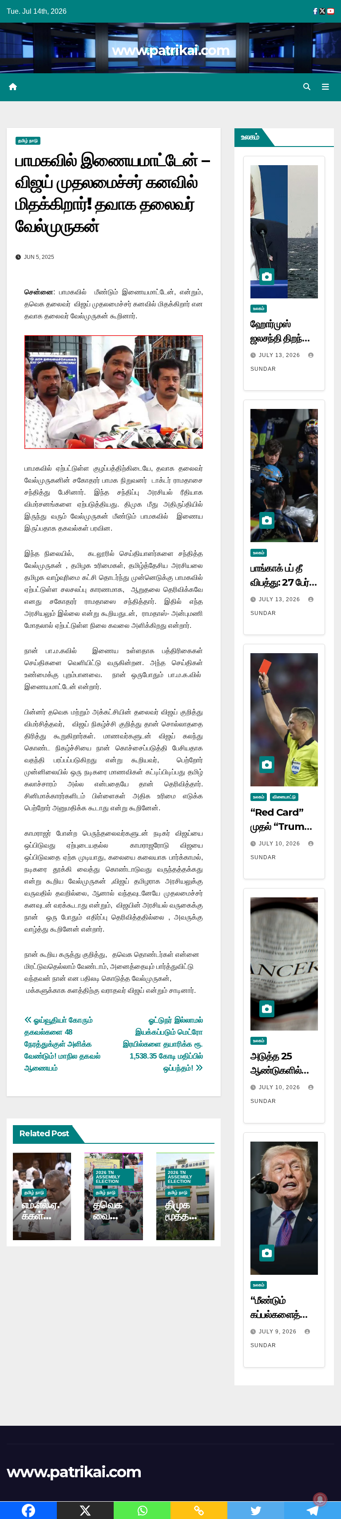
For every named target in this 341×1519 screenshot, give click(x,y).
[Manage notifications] (320, 1499)
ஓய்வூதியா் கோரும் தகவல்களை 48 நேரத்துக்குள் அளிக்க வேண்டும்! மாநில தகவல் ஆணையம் (62, 1043)
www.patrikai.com (170, 50)
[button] (306, 87)
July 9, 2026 (278, 1332)
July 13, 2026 (280, 355)
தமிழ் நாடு (28, 140)
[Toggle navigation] (325, 87)
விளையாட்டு (284, 796)
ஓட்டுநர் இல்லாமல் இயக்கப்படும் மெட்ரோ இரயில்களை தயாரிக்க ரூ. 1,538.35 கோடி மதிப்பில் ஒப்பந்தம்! (163, 1043)
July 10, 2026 (280, 844)
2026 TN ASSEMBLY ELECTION (108, 1177)
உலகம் (258, 308)
